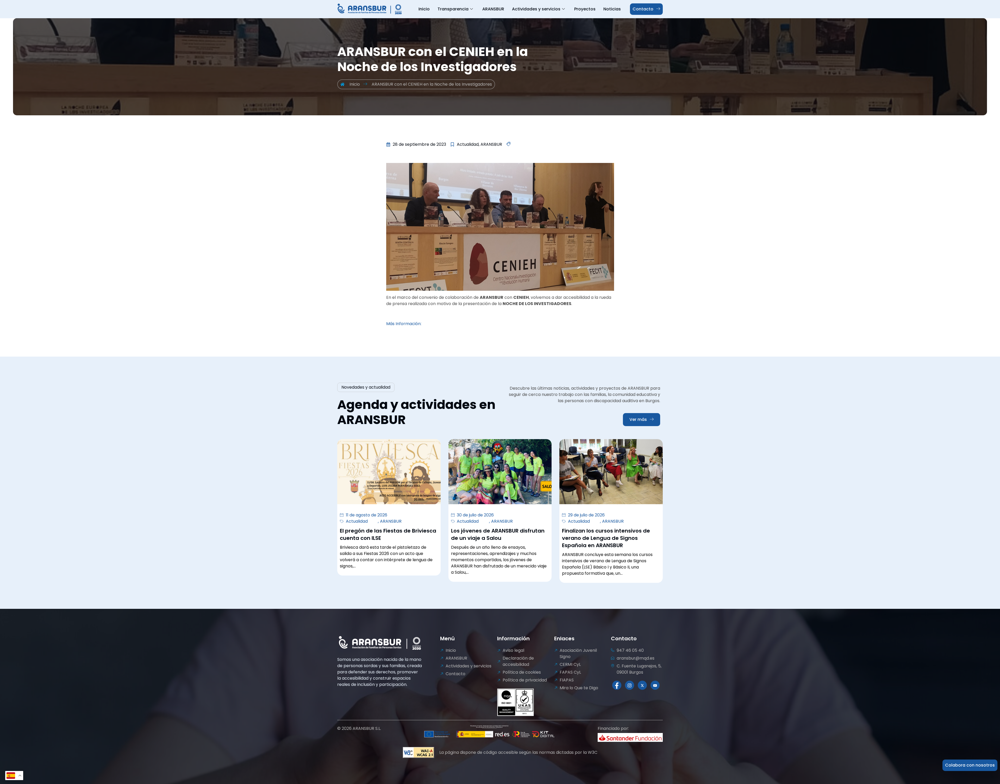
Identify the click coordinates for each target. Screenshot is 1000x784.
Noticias (612, 9)
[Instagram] (629, 685)
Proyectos (585, 9)
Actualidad (357, 521)
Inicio (424, 9)
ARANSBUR (493, 9)
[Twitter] (642, 685)
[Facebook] (616, 685)
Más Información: (403, 324)
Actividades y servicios (536, 9)
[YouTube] (655, 685)
